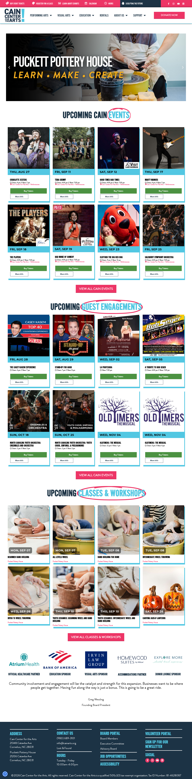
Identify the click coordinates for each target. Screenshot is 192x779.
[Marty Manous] (163, 148)
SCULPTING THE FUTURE (134, 3)
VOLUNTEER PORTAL (158, 733)
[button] (9, 67)
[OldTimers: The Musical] (118, 411)
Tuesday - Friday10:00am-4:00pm (67, 762)
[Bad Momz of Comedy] (73, 225)
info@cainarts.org (66, 743)
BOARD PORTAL (110, 733)
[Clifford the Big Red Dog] (118, 225)
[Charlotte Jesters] (28, 148)
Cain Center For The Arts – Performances (25, 184)
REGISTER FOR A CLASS (44, 3)
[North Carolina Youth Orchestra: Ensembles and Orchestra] (28, 411)
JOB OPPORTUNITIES (113, 756)
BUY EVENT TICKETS (17, 3)
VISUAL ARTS (63, 15)
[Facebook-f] (168, 4)
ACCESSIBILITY (109, 764)
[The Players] (28, 225)
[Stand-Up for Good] (73, 335)
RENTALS (104, 15)
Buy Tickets (28, 191)
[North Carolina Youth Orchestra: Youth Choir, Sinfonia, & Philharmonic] (73, 411)
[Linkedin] (183, 4)
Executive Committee (112, 744)
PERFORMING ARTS (39, 15)
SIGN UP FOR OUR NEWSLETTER (156, 744)
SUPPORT (137, 15)
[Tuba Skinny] (73, 148)
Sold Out (73, 528)
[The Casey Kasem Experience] (28, 335)
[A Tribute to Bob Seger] (163, 335)
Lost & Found (64, 748)
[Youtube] (178, 4)
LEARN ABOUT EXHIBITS (70, 3)
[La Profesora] (118, 335)
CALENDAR (93, 3)
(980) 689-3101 (66, 738)
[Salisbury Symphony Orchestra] (163, 225)
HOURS (110, 3)
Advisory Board (108, 749)
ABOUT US (119, 15)
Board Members (109, 738)
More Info (19, 196)
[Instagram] (173, 4)
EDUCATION (85, 15)
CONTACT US (65, 733)
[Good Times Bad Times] (118, 148)
